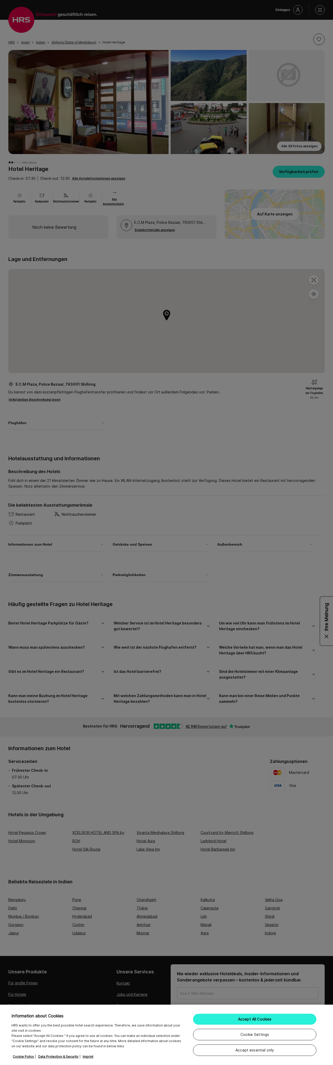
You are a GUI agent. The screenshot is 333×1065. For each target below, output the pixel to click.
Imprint (88, 1056)
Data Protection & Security (58, 1056)
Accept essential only (254, 1050)
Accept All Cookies (255, 1019)
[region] (166, 1035)
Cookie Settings (254, 1034)
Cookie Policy (23, 1056)
